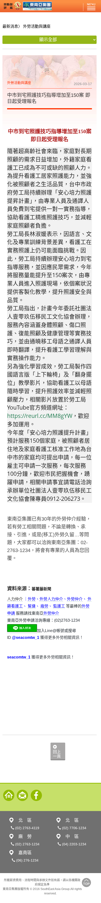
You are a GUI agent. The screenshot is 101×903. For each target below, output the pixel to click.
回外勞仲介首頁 (8, 795)
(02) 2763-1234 (26, 844)
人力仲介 (15, 599)
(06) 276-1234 (26, 860)
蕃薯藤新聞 (41, 589)
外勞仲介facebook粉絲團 (36, 795)
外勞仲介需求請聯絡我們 (22, 795)
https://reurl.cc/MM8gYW (39, 416)
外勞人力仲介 (51, 599)
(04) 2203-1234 (73, 844)
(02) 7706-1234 (73, 828)
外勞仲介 (75, 599)
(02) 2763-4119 (26, 828)
